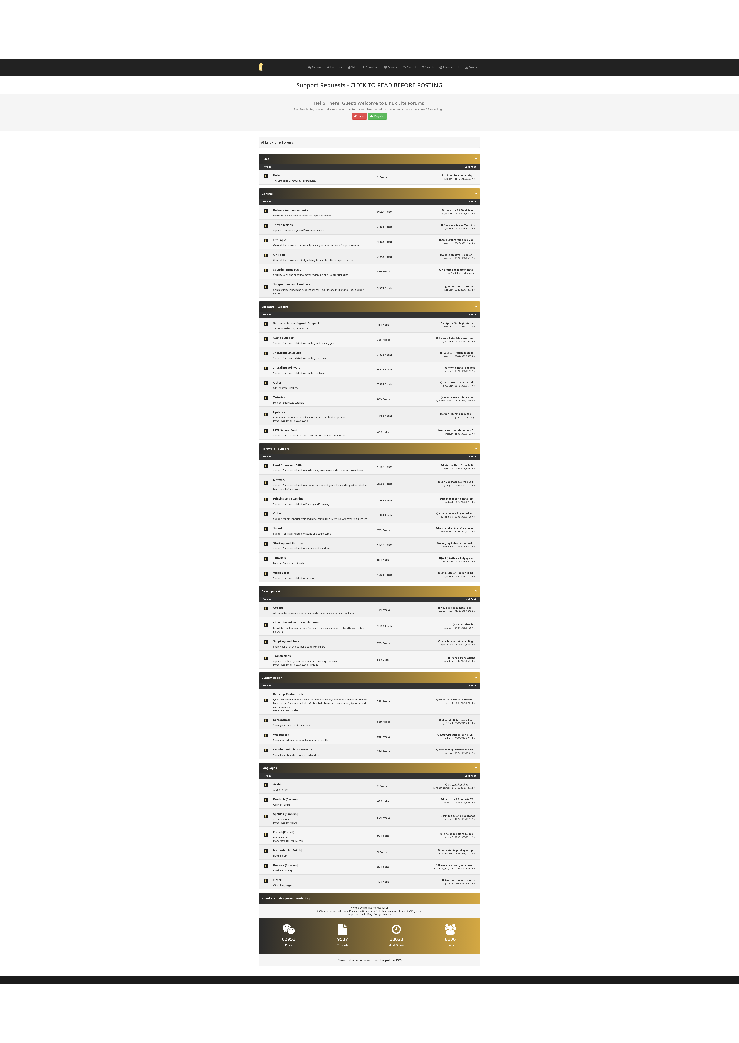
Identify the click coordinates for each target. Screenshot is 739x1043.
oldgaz (449, 485)
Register (379, 116)
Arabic (277, 784)
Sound (277, 528)
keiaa (450, 753)
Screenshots (282, 720)
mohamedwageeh (444, 787)
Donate (392, 67)
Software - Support (275, 306)
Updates (279, 412)
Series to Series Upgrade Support (296, 323)
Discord (411, 67)
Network (279, 480)
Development (271, 591)
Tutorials (279, 397)
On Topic (279, 255)
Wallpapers (281, 734)
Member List (450, 67)
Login (360, 116)
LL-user (449, 289)
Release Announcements (290, 210)
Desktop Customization (289, 694)
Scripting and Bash (286, 641)
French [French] (283, 832)
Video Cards (281, 573)
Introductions (283, 225)
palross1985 (393, 960)
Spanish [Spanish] (285, 814)
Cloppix (449, 561)
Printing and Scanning (288, 498)
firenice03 (295, 420)
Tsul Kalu (449, 341)
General (267, 194)
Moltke (293, 822)
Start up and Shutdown (289, 543)
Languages (269, 768)
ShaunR (449, 546)
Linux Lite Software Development (296, 622)
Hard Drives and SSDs (288, 465)
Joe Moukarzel (446, 400)
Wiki (353, 67)
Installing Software (286, 367)
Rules (265, 159)
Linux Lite (335, 67)
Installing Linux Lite (287, 352)
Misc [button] (471, 67)
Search (429, 67)
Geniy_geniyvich (445, 868)
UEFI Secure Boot (285, 430)
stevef (450, 371)
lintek (450, 738)
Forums (316, 67)
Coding (278, 607)
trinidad (314, 664)
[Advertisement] (369, 29)
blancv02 (448, 531)
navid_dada (447, 611)
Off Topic (279, 240)
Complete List (378, 907)
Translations (282, 656)
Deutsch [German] (285, 799)
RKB (451, 703)
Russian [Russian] (285, 865)
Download (371, 67)
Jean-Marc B (296, 840)
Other (277, 382)
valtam (449, 178)
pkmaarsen (447, 853)
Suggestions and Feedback (291, 284)
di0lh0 (450, 883)
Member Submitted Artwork (292, 749)
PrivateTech (456, 273)
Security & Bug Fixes (287, 269)
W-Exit (450, 802)
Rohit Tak (448, 517)
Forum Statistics (297, 898)
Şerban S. (448, 213)
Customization (272, 677)
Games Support (284, 338)
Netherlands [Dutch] (287, 850)
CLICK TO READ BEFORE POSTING (396, 85)
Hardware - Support (275, 448)
